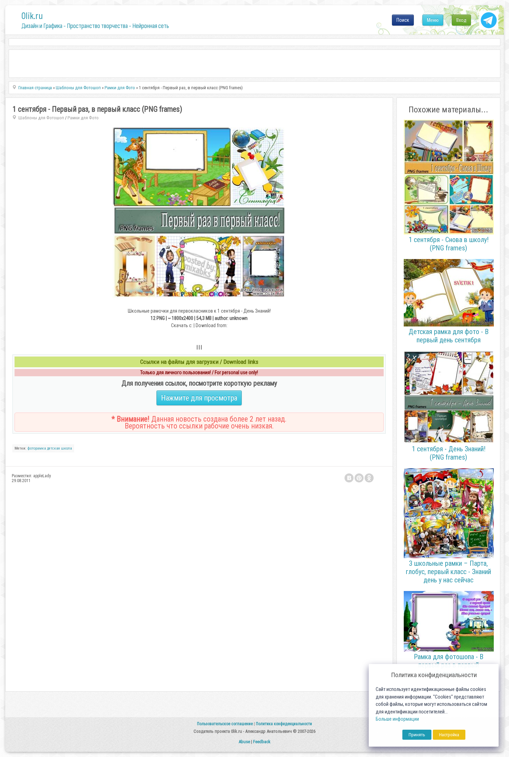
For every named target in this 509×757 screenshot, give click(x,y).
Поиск (402, 20)
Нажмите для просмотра (199, 398)
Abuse (244, 741)
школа (66, 448)
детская (53, 448)
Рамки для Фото (83, 117)
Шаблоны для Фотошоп (41, 117)
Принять (417, 734)
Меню (433, 20)
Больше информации (397, 719)
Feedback (261, 741)
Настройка (449, 734)
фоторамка (36, 448)
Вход (461, 20)
